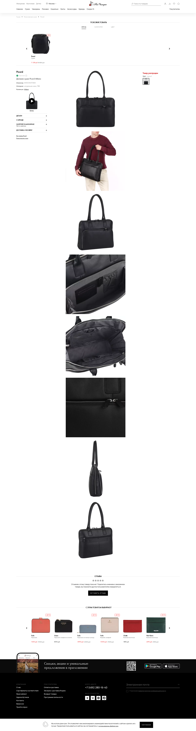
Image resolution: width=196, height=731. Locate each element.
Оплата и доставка (51, 687)
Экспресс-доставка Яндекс (55, 691)
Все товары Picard (21, 136)
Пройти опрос (21, 707)
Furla (34, 636)
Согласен (146, 725)
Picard (42, 17)
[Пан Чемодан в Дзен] (98, 698)
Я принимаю (148, 691)
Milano (26, 89)
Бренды (82, 9)
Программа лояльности (53, 697)
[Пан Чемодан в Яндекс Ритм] (104, 698)
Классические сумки (30, 17)
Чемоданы (36, 9)
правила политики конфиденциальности (152, 691)
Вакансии (20, 704)
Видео (32, 110)
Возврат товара (50, 694)
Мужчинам (30, 3)
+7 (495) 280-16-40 (96, 687)
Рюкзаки (45, 9)
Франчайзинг (21, 694)
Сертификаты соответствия (27, 691)
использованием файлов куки (108, 726)
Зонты (62, 9)
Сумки (27, 9)
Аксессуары (72, 9)
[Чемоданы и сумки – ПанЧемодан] (98, 3)
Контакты (20, 700)
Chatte (129, 636)
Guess (63, 636)
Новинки (19, 9)
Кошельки (54, 9)
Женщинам (20, 3)
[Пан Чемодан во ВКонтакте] (93, 698)
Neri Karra (152, 636)
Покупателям (174, 9)
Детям (38, 3)
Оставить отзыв (98, 593)
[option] (40, 49)
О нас (18, 687)
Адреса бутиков (22, 697)
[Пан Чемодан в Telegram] (87, 698)
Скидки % (90, 9)
